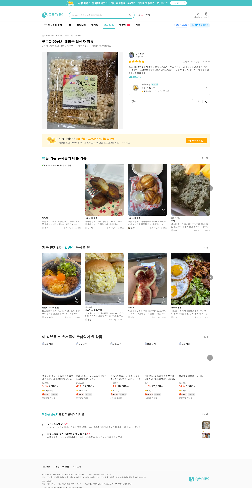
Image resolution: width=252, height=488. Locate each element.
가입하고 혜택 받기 (196, 140)
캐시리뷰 (183, 25)
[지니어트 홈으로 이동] (53, 15)
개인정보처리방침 (61, 466)
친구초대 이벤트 (201, 25)
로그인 (206, 17)
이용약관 (46, 466)
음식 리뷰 (46, 35)
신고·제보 (197, 101)
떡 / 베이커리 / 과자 (60, 35)
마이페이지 (198, 17)
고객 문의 (77, 466)
